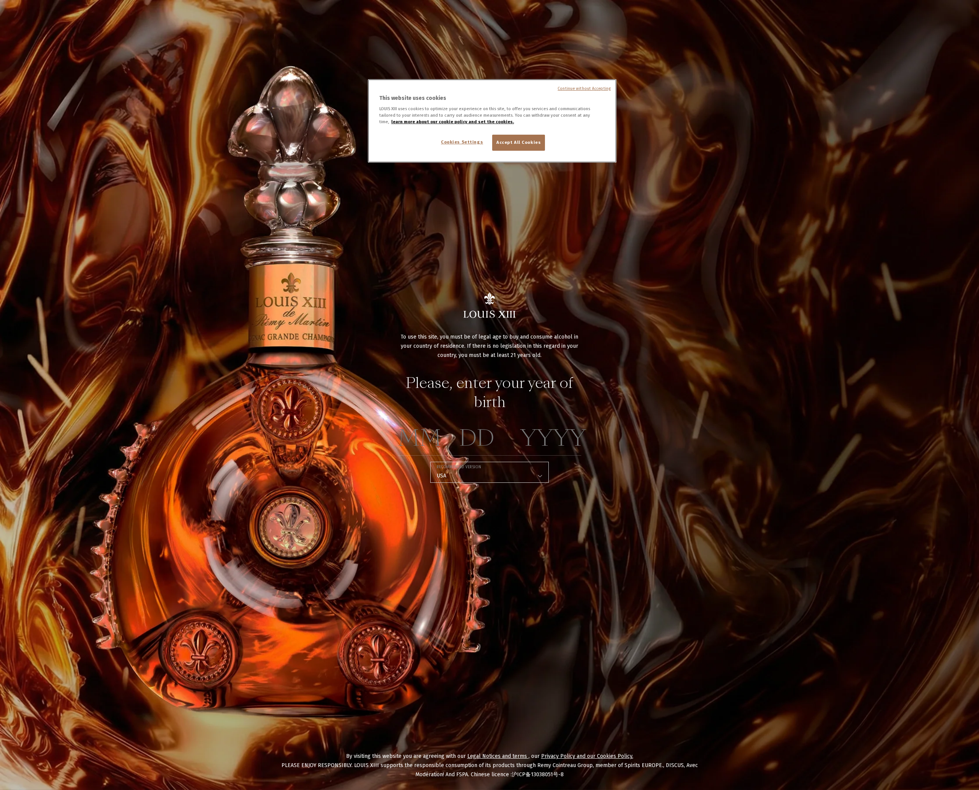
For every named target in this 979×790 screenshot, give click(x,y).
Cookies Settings (462, 142)
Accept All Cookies (518, 142)
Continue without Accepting (584, 88)
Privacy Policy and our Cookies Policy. (587, 756)
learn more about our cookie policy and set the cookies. (452, 121)
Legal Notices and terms (498, 756)
